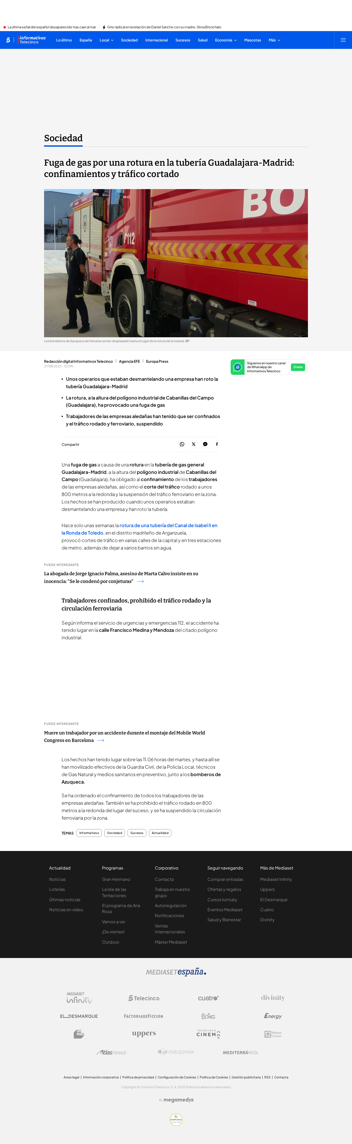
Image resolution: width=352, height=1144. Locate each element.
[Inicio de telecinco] (8, 39)
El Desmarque (274, 899)
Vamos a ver (113, 921)
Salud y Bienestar (224, 919)
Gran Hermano (116, 879)
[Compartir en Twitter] (193, 444)
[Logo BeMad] (79, 1034)
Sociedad (63, 138)
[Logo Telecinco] (143, 998)
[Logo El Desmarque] (79, 1016)
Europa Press (157, 361)
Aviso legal (71, 1077)
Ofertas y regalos (224, 889)
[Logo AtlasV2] (111, 1052)
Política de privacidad (138, 1077)
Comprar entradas (225, 879)
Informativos (89, 833)
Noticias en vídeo (66, 909)
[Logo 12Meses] (273, 1034)
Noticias (57, 879)
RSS (267, 1077)
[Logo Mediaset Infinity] (79, 998)
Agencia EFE (129, 361)
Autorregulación (171, 905)
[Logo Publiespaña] (176, 1052)
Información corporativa (101, 1077)
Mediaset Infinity (276, 879)
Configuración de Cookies (177, 1077)
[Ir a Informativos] (32, 39)
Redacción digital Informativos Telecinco (78, 361)
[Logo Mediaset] (176, 975)
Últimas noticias (64, 899)
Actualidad (160, 833)
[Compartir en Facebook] (216, 444)
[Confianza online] (176, 1124)
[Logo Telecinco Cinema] (208, 1034)
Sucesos (137, 833)
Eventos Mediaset (224, 909)
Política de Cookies (214, 1077)
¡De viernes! (113, 931)
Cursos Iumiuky (222, 899)
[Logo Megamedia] (178, 1100)
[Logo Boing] (208, 1016)
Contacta (164, 879)
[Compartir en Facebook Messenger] (205, 444)
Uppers (267, 889)
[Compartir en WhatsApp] (182, 444)
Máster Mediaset (171, 942)
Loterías (57, 889)
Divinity (267, 919)
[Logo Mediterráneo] (241, 1052)
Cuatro (267, 909)
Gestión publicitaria (246, 1077)
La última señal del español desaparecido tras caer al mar (52, 27)
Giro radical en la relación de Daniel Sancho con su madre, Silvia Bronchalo (164, 27)
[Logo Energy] (273, 1016)
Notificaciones (169, 915)
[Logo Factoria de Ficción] (143, 1016)
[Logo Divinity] (273, 998)
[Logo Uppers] (144, 1034)
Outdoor (110, 942)
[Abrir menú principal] (343, 39)
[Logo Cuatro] (208, 998)
